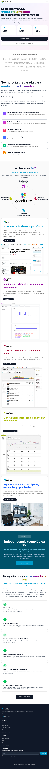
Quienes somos (5, 738)
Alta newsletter (5, 745)
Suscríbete (43, 753)
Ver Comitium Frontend (9, 499)
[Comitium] (6, 2)
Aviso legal (27, 764)
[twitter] (3, 714)
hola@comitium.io (7, 716)
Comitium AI (5, 725)
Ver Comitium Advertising (9, 431)
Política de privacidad (19, 764)
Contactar (4, 742)
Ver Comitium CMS (8, 240)
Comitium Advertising (7, 729)
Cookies (33, 764)
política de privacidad (18, 756)
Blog (3, 740)
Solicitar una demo (24, 38)
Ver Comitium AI (7, 299)
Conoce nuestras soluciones (23, 43)
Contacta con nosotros (24, 563)
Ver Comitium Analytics (9, 363)
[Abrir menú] (47, 1)
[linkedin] (5, 714)
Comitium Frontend (6, 732)
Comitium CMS (5, 723)
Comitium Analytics (6, 727)
